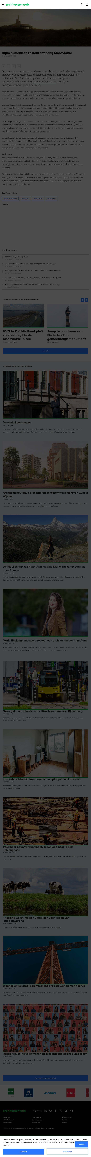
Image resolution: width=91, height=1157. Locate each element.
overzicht (42, 1142)
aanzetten (7, 1145)
